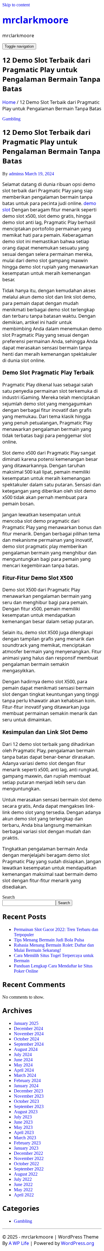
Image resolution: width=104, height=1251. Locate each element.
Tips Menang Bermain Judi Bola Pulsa (49, 939)
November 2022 (29, 1158)
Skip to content (16, 4)
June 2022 (23, 1184)
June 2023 (23, 1122)
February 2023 (27, 1142)
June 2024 (23, 1059)
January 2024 (26, 1085)
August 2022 (26, 1174)
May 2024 (23, 1064)
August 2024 (26, 1049)
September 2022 (29, 1168)
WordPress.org (77, 1243)
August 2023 (26, 1111)
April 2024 (24, 1070)
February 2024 (27, 1080)
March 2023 (25, 1137)
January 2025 (26, 1023)
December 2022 (28, 1153)
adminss (16, 173)
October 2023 (26, 1101)
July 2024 (23, 1054)
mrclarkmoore (35, 20)
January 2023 (26, 1148)
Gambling (11, 118)
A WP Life (19, 1243)
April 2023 (24, 1132)
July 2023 (23, 1116)
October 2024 (26, 1038)
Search (8, 897)
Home (9, 102)
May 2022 (23, 1189)
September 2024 (29, 1044)
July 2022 (23, 1179)
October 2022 (26, 1163)
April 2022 (24, 1194)
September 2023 (29, 1106)
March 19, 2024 (39, 173)
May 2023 (23, 1127)
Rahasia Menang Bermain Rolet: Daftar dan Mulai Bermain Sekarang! (54, 948)
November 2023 (29, 1096)
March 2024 (25, 1075)
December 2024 (28, 1028)
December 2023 (28, 1090)
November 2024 (29, 1033)
